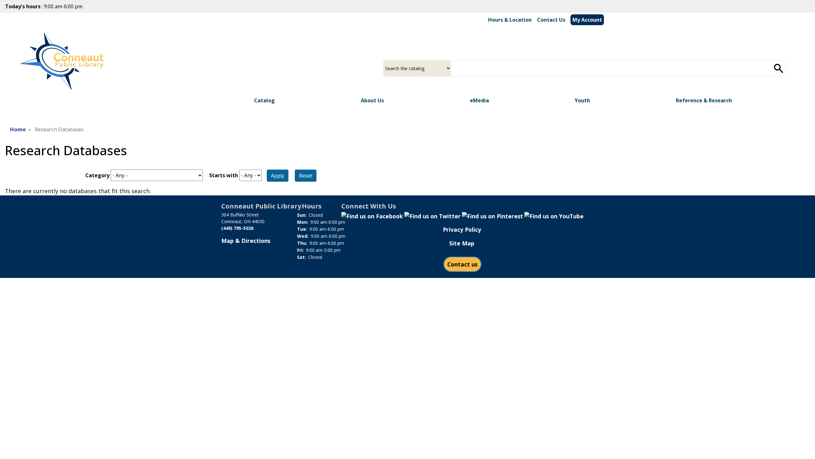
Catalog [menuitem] (264, 100)
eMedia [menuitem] (479, 100)
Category (97, 175)
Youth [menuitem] (582, 100)
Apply (277, 175)
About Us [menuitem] (372, 100)
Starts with (223, 175)
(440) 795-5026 (237, 228)
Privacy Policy (462, 229)
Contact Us (551, 19)
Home (18, 129)
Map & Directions (245, 240)
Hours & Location (510, 19)
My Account (587, 19)
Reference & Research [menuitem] (704, 100)
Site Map (461, 243)
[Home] (66, 59)
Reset (305, 175)
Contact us (462, 264)
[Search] (779, 68)
